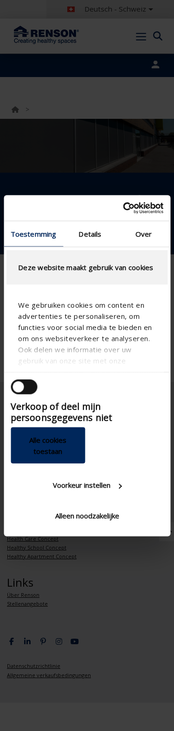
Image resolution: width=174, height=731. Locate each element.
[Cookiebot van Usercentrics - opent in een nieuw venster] (123, 208)
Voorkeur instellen (81, 485)
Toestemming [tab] (33, 234)
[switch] (24, 387)
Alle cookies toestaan (47, 445)
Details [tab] (89, 234)
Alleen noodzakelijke (87, 515)
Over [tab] (143, 234)
